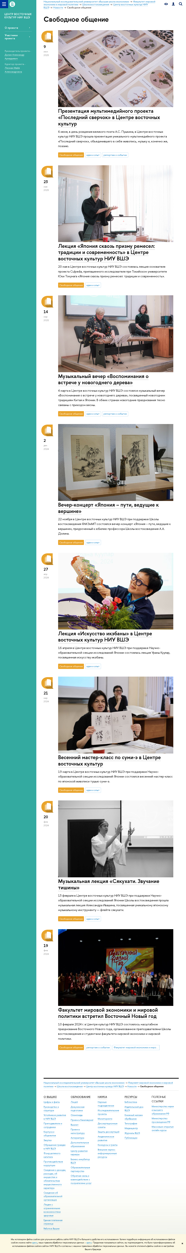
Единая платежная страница (53, 1222)
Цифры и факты (52, 1102)
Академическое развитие (106, 1138)
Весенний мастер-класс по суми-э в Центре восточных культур (109, 760)
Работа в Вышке (52, 1228)
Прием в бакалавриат (82, 1120)
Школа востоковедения (70, 1086)
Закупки (48, 1140)
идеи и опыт (93, 155)
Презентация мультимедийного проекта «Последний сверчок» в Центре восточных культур (109, 117)
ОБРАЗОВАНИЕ (80, 1097)
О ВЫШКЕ (50, 1097)
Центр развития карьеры (79, 1152)
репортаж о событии (115, 155)
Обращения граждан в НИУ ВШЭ (55, 1146)
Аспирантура (77, 1137)
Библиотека (131, 1102)
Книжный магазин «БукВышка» (134, 1117)
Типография (131, 1123)
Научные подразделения (106, 1103)
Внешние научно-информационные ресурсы (107, 1153)
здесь (34, 1242)
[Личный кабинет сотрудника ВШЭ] (173, 4)
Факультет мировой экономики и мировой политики (136, 1047)
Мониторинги (105, 1118)
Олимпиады (77, 1115)
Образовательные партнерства (80, 1169)
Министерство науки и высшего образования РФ (163, 1110)
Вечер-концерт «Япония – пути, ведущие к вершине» (108, 508)
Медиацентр (131, 1128)
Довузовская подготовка (77, 1108)
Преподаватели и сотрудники (53, 1125)
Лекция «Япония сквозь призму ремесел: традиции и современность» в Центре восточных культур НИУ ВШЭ (106, 252)
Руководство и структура (51, 1108)
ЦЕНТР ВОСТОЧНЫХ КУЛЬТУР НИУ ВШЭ (18, 15)
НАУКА (102, 1097)
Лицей (74, 1102)
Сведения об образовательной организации (53, 1196)
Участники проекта (11, 36)
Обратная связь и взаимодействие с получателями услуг (81, 1179)
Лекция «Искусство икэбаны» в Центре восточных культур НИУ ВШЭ (105, 636)
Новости (132, 1086)
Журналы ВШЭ (132, 1133)
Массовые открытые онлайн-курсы (163, 1128)
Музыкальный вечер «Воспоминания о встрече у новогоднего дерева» (103, 379)
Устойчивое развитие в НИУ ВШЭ (55, 1117)
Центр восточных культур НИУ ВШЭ (105, 1086)
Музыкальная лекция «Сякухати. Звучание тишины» (108, 884)
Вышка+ (75, 1124)
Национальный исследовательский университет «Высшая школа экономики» (84, 1082)
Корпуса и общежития (50, 1133)
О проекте (11, 27)
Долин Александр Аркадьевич (14, 56)
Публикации (131, 1137)
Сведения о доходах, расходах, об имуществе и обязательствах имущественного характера (55, 1179)
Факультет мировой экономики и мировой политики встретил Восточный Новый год (108, 1013)
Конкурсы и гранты (108, 1144)
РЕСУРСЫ (131, 1097)
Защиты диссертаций (108, 1131)
